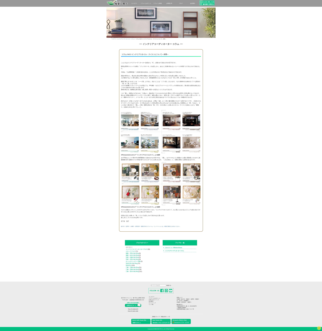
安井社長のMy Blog (131, 263)
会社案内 (192, 3)
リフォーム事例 (157, 3)
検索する (168, 285)
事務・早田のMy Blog (132, 253)
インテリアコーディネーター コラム (125, 39)
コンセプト (134, 3)
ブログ (181, 3)
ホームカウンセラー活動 (133, 261)
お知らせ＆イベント (154, 299)
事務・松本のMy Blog (132, 255)
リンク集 (151, 304)
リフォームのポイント (154, 298)
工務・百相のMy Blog (132, 269)
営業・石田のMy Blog (132, 259)
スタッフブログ (130, 251)
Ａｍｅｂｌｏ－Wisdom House (173, 247)
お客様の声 (169, 3)
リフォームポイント (146, 3)
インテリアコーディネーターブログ (136, 249)
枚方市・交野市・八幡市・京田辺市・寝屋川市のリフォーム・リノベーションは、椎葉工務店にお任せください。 (151, 226)
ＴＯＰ (113, 39)
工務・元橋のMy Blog (132, 267)
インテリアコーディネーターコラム (174, 250)
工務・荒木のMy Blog (132, 271)
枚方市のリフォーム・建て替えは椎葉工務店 (133, 298)
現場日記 (128, 265)
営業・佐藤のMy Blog (132, 257)
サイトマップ (152, 303)
